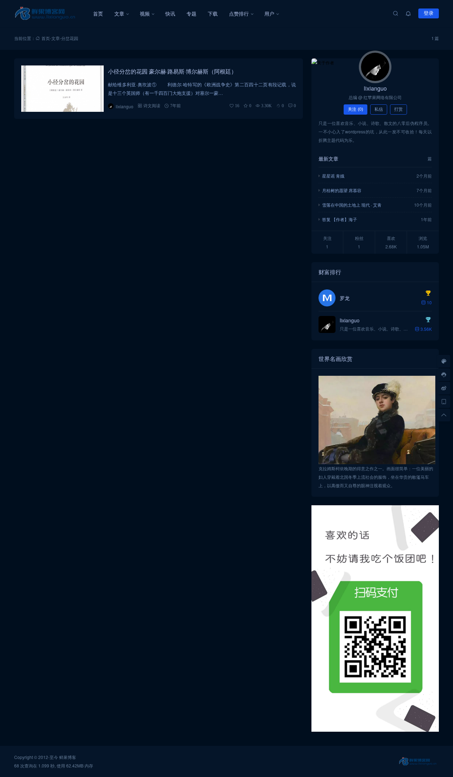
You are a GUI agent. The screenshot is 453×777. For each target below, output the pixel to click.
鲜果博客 (67, 757)
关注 (355, 109)
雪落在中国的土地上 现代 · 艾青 (352, 205)
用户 (269, 13)
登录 (429, 13)
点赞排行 (239, 13)
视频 (145, 13)
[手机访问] (443, 401)
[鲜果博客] (50, 13)
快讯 (170, 13)
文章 (119, 13)
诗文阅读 (151, 105)
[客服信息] (443, 374)
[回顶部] (443, 415)
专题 (191, 13)
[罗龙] (327, 297)
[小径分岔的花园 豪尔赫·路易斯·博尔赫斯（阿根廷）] (62, 88)
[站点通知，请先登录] (408, 13)
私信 (378, 109)
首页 (98, 13)
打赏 (398, 109)
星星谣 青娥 (333, 176)
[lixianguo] (375, 67)
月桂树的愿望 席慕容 (341, 190)
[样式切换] (443, 361)
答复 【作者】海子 (339, 219)
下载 (213, 13)
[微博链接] (443, 388)
